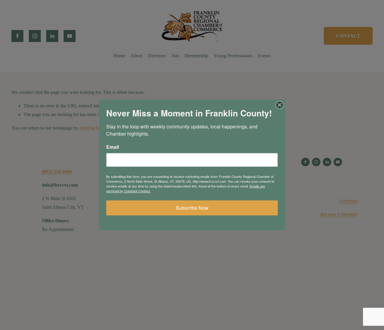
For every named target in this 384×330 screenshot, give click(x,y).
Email (112, 147)
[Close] (279, 105)
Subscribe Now (192, 207)
